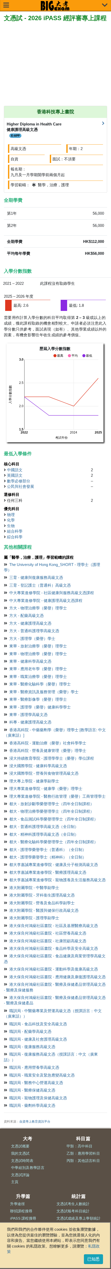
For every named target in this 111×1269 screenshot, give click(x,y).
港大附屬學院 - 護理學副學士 (34, 918)
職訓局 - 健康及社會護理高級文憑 (38, 1039)
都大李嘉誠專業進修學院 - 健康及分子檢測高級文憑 (53, 864)
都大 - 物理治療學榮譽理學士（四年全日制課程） (51, 811)
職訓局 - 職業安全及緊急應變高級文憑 (42, 1075)
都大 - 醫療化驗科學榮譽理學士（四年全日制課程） (53, 842)
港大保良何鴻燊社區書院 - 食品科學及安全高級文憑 (53, 948)
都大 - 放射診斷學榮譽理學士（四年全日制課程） (51, 804)
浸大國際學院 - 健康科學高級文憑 (38, 766)
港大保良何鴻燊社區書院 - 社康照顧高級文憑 (47, 941)
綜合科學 (14, 537)
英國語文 (14, 475)
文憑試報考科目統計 (73, 1211)
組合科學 (14, 531)
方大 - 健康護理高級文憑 (30, 623)
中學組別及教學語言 (27, 1168)
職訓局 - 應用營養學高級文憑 (34, 1067)
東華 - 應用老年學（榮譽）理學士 (38, 669)
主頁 (15, 1182)
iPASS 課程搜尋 (23, 1218)
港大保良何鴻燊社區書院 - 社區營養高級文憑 (47, 933)
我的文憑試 (20, 1153)
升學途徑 (17, 1204)
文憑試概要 (20, 1146)
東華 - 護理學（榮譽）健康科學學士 (40, 707)
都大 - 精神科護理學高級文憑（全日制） (43, 834)
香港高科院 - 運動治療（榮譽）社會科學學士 (47, 743)
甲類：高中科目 (79, 1146)
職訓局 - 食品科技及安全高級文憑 (38, 1024)
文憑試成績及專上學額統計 (79, 1218)
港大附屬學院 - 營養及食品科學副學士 (42, 903)
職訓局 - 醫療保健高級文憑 (32, 1090)
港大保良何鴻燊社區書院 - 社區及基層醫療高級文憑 (53, 925)
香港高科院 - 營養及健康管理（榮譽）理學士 (47, 750)
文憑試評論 (20, 1175)
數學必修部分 (18, 481)
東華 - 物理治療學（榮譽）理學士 (38, 654)
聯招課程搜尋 (21, 1211)
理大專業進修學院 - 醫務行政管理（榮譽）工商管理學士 (57, 796)
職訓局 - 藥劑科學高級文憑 (32, 1105)
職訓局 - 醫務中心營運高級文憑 (36, 1082)
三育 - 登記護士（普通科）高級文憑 (40, 585)
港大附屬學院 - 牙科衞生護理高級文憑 (42, 895)
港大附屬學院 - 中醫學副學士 (34, 887)
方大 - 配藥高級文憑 (26, 615)
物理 (11, 514)
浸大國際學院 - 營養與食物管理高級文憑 (43, 773)
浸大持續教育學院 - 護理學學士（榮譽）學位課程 (51, 758)
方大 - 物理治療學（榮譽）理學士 (38, 608)
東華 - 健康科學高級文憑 (30, 661)
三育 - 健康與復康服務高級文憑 (36, 577)
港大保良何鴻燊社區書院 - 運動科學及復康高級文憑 (53, 969)
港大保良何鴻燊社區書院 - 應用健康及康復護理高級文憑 (57, 977)
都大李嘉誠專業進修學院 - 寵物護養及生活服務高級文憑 (57, 880)
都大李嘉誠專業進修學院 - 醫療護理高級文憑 (47, 872)
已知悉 (93, 1259)
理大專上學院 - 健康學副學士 (34, 781)
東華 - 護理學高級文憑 (28, 714)
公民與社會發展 (20, 486)
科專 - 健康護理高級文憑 (30, 722)
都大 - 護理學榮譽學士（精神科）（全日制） (47, 857)
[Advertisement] (55, 64)
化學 (11, 520)
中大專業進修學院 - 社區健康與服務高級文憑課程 (51, 593)
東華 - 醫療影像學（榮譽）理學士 (38, 699)
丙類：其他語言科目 (83, 1161)
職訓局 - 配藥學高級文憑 (30, 1031)
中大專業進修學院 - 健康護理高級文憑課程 (45, 600)
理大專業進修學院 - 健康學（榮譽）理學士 (45, 788)
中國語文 (14, 470)
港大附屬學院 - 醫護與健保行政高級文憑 (43, 910)
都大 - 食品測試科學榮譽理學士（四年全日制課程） (53, 819)
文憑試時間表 (22, 1161)
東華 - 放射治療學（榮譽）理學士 (38, 646)
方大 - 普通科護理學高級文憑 (34, 631)
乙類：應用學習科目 (83, 1153)
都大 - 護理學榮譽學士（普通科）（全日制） (47, 849)
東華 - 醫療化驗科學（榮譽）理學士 (40, 684)
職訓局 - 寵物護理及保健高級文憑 (38, 1098)
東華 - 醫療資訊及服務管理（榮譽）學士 (43, 692)
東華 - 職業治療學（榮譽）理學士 (38, 676)
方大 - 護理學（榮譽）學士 (32, 638)
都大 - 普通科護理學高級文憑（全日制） (43, 826)
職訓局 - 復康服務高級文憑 (32, 1046)
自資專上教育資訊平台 (34, 1121)
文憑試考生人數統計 (73, 1204)
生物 (11, 526)
